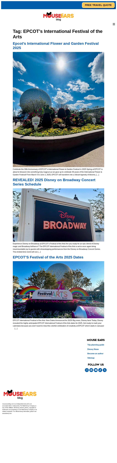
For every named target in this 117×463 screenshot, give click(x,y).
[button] (114, 24)
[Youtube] (96, 370)
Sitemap (90, 358)
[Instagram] (87, 370)
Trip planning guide (95, 345)
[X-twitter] (105, 370)
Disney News (93, 349)
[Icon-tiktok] (100, 370)
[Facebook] (91, 370)
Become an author (95, 354)
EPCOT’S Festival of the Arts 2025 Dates (48, 257)
